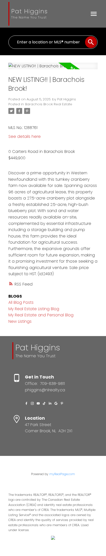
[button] (26, 403)
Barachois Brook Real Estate (48, 104)
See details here (24, 136)
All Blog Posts (21, 302)
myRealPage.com (62, 474)
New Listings (20, 321)
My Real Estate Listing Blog (33, 309)
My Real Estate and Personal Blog (40, 315)
